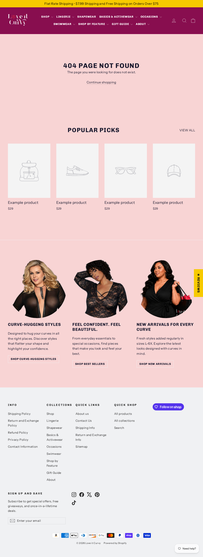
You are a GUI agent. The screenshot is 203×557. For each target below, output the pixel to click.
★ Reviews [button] (198, 283)
